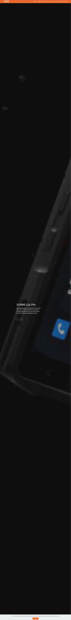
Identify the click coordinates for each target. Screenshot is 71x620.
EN (66, 1)
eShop (63, 1)
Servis (57, 1)
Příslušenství (47, 1)
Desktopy (38, 1)
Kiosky (43, 1)
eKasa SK (52, 1)
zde (58, 616)
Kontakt (59, 1)
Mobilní (35, 1)
